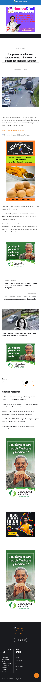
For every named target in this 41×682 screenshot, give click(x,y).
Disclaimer (19, 670)
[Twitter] (20, 640)
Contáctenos (19, 666)
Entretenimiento (6, 663)
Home (17, 657)
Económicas (5, 665)
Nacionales (20, 49)
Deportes (4, 669)
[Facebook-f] (16, 640)
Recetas (4, 667)
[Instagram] (25, 640)
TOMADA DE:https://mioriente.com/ (13, 130)
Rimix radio (5, 679)
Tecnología (5, 672)
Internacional (5, 659)
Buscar (4, 379)
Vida (3, 661)
